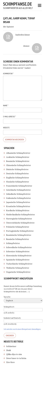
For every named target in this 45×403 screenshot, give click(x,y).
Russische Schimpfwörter (17, 239)
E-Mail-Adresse (9, 116)
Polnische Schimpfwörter (17, 226)
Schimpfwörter (13, 243)
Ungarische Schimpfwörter (18, 272)
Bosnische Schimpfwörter (17, 161)
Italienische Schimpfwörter (18, 198)
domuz (26, 46)
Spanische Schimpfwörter (18, 259)
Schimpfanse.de (17, 4)
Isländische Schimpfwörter (18, 194)
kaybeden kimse (23, 34)
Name (5, 105)
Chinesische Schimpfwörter (18, 165)
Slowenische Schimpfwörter (19, 255)
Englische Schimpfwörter (17, 177)
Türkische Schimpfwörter (17, 267)
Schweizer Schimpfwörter (18, 251)
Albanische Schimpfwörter (18, 153)
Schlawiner (11, 346)
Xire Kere (10, 362)
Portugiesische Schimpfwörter (20, 231)
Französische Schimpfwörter (19, 185)
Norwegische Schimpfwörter (19, 218)
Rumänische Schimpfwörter (18, 235)
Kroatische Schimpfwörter (18, 206)
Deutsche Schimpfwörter (17, 173)
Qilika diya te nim (14, 354)
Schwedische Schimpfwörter (19, 247)
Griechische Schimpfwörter (18, 190)
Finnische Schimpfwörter (17, 181)
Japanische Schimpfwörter (18, 202)
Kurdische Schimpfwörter (17, 210)
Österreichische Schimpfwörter (20, 222)
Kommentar (8, 73)
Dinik (8, 350)
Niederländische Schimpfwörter (20, 214)
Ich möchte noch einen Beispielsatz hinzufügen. (22, 329)
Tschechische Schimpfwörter (19, 263)
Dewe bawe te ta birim (16, 358)
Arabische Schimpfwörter (17, 157)
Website (6, 127)
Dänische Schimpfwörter (17, 169)
